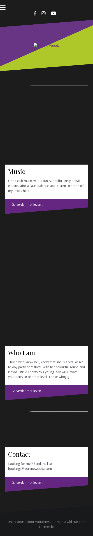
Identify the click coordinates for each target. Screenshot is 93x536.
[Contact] (46, 427)
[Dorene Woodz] (47, 45)
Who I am (21, 352)
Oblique (72, 521)
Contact (19, 454)
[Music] (46, 123)
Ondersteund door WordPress (29, 521)
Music (16, 171)
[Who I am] (46, 283)
